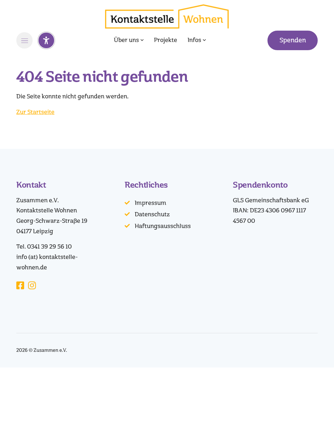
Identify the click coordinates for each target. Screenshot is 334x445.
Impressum (150, 203)
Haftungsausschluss (163, 226)
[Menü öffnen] (24, 40)
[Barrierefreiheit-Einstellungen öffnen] (46, 40)
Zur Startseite (35, 112)
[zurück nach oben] (311, 429)
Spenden (293, 40)
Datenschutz (152, 214)
